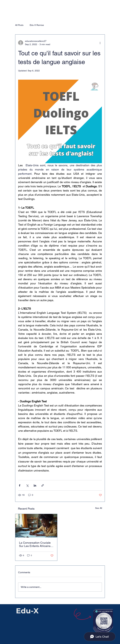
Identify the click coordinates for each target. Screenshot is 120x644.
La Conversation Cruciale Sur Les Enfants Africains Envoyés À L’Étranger (35, 544)
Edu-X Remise (37, 25)
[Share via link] (42, 485)
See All (98, 508)
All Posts (19, 25)
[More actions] (100, 43)
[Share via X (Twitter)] (27, 485)
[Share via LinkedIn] (34, 485)
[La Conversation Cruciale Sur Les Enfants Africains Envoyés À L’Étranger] (36, 525)
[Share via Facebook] (19, 485)
